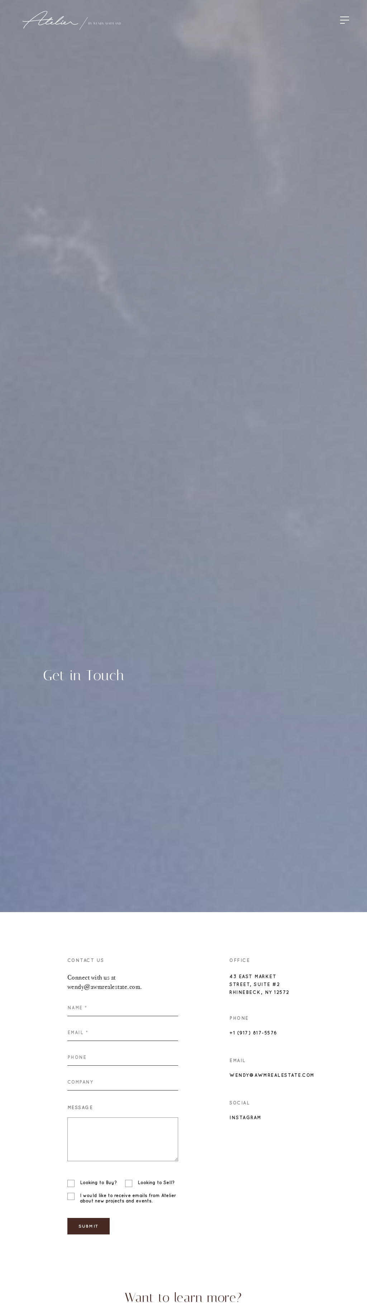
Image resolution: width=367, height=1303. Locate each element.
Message (80, 1107)
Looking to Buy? (98, 1182)
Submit (88, 1226)
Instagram (245, 1117)
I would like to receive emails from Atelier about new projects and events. (128, 1198)
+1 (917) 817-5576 (253, 1033)
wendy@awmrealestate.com (272, 1075)
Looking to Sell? (156, 1182)
